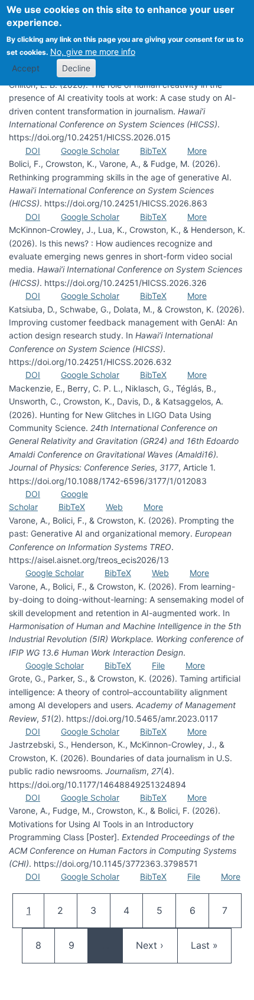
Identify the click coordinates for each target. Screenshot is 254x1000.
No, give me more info (92, 52)
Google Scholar (90, 151)
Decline (76, 68)
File (158, 665)
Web (114, 507)
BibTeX (153, 151)
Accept (26, 68)
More (197, 151)
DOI (32, 151)
